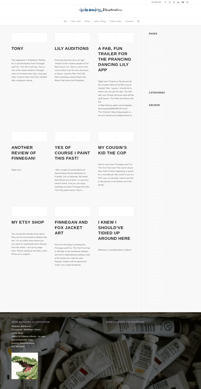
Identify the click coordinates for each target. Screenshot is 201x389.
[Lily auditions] (73, 38)
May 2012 (153, 191)
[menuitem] (65, 21)
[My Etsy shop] (29, 211)
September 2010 (157, 255)
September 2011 (156, 218)
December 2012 (156, 174)
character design (36, 53)
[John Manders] (100, 11)
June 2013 (154, 157)
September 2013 (157, 153)
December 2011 (156, 208)
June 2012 (154, 187)
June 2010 (154, 266)
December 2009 (156, 286)
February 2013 (156, 167)
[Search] (137, 21)
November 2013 (156, 147)
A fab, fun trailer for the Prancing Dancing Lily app (114, 59)
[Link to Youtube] (183, 2)
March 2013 (154, 164)
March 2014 (154, 136)
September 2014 (157, 116)
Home (152, 75)
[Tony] (29, 38)
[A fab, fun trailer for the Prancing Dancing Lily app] (116, 38)
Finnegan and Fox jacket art (71, 227)
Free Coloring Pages (158, 68)
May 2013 (153, 160)
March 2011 (154, 235)
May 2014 (153, 130)
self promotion (18, 227)
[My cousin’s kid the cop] (116, 137)
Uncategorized (155, 97)
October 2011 (155, 214)
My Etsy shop (27, 222)
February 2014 (156, 140)
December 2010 (156, 245)
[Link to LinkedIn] (178, 2)
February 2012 (156, 201)
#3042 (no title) (156, 38)
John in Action (155, 78)
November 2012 (156, 177)
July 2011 (153, 225)
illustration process (81, 53)
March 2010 (154, 276)
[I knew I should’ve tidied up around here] (116, 211)
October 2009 (155, 293)
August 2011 (155, 221)
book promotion (19, 53)
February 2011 (156, 238)
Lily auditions (72, 48)
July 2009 (153, 303)
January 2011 (155, 242)
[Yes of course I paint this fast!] (73, 137)
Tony (17, 48)
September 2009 (157, 296)
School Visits (155, 85)
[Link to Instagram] (187, 2)
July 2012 (153, 184)
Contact (152, 61)
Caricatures (154, 58)
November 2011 (156, 211)
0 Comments (32, 87)
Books (152, 48)
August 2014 (155, 119)
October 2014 (155, 113)
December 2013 (156, 143)
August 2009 (155, 299)
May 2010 (153, 269)
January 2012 (155, 204)
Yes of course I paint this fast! (72, 153)
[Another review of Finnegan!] (29, 137)
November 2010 (156, 248)
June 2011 (154, 228)
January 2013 (155, 170)
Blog (151, 44)
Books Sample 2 (156, 51)
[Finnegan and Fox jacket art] (73, 211)
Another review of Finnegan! (23, 153)
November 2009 (156, 289)
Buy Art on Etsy (156, 55)
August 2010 (155, 259)
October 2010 (155, 252)
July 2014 (153, 123)
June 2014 (154, 126)
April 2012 (153, 194)
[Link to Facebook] (165, 2)
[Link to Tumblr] (174, 2)
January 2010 (155, 282)
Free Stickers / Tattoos (159, 72)
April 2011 (153, 232)
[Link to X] (169, 2)
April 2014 (153, 133)
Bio (150, 41)
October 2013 (155, 150)
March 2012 (154, 198)
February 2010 (156, 279)
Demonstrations (156, 65)
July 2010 (153, 262)
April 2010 (153, 272)
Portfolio (153, 82)
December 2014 (156, 109)
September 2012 (157, 180)
